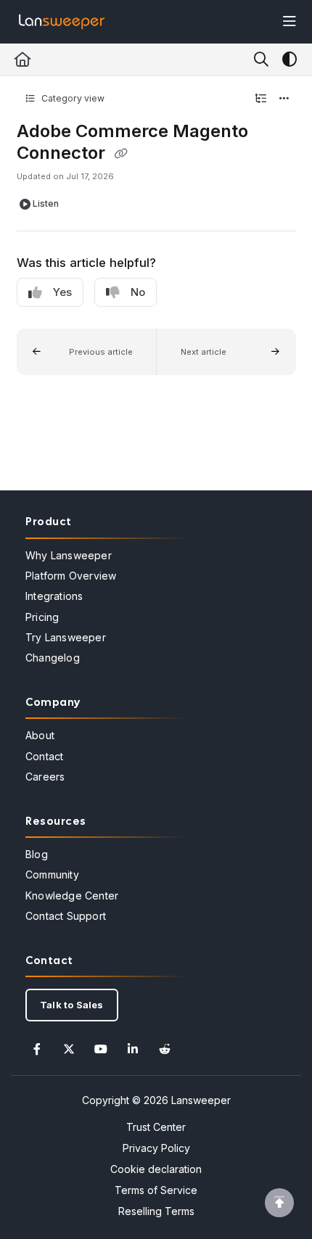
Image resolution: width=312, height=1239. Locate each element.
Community (52, 874)
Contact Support (65, 916)
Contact (44, 756)
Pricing (42, 617)
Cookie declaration (156, 1169)
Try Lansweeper (65, 637)
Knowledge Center (71, 895)
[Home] (61, 22)
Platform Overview (70, 575)
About (39, 735)
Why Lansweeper (68, 555)
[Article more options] (284, 98)
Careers (45, 776)
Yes (62, 292)
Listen (46, 203)
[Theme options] (289, 59)
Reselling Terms (156, 1211)
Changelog (52, 657)
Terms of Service (156, 1190)
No (138, 292)
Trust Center (156, 1127)
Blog (36, 854)
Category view (71, 98)
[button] (87, 352)
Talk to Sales (72, 1004)
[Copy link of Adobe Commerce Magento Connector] (121, 153)
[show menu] (289, 21)
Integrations (54, 596)
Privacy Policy (156, 1148)
